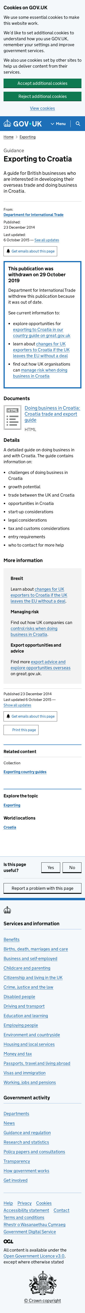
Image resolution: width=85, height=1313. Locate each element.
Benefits (12, 939)
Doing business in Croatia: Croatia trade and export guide (52, 414)
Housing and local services (29, 1044)
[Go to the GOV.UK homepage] (23, 123)
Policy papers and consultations (34, 1151)
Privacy (24, 1203)
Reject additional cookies (42, 96)
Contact (61, 1210)
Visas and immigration (25, 1073)
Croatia (10, 827)
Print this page (24, 730)
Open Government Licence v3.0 (34, 1256)
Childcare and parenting (27, 968)
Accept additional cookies (42, 83)
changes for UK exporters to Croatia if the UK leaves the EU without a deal (41, 349)
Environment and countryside (32, 1034)
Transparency (17, 1161)
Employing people (21, 1025)
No (75, 867)
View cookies (42, 108)
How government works (26, 1170)
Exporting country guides (25, 772)
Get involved (16, 1180)
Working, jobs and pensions (30, 1082)
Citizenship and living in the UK (33, 977)
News (9, 1123)
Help (8, 1203)
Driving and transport (24, 1006)
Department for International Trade (34, 214)
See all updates (46, 240)
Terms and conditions (24, 1217)
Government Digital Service (30, 1231)
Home (8, 137)
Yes (53, 867)
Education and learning (26, 1015)
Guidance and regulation (27, 1132)
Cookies (44, 1203)
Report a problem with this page (42, 888)
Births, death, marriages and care (36, 949)
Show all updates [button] (17, 705)
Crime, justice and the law (28, 987)
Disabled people (19, 996)
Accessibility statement (26, 1210)
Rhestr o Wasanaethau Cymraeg (34, 1224)
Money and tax (18, 1053)
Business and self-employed (30, 958)
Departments (16, 1113)
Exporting (28, 137)
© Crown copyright (42, 1300)
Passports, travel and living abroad (37, 1063)
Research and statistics (26, 1142)
